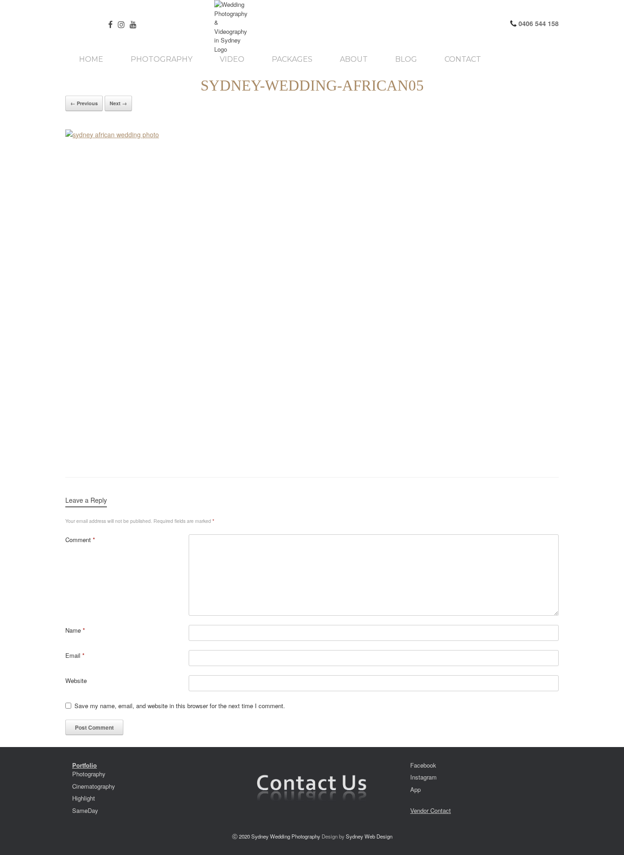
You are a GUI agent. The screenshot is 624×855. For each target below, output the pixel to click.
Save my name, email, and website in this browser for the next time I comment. (179, 705)
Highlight (83, 798)
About (354, 59)
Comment (80, 539)
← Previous (84, 103)
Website (76, 680)
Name (75, 630)
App (415, 789)
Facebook (423, 765)
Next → (118, 103)
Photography (161, 59)
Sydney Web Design (369, 836)
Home (91, 59)
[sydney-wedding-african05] (312, 294)
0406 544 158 (538, 23)
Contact (462, 59)
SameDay (85, 810)
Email (75, 655)
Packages (292, 59)
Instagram (423, 777)
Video (232, 59)
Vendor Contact (430, 810)
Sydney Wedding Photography (285, 836)
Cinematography (93, 786)
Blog (406, 59)
